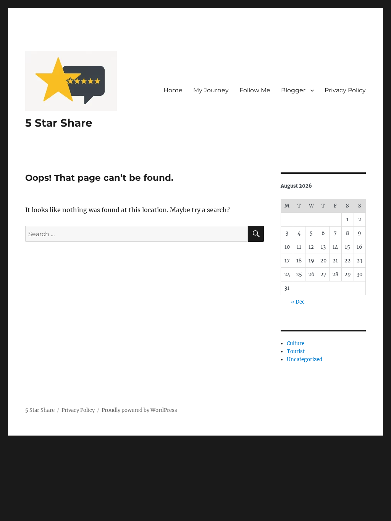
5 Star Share (58, 122)
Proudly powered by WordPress (139, 410)
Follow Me (254, 90)
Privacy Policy (345, 90)
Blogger (293, 90)
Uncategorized (304, 359)
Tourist (296, 351)
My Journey (211, 90)
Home (173, 90)
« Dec (298, 302)
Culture (295, 343)
